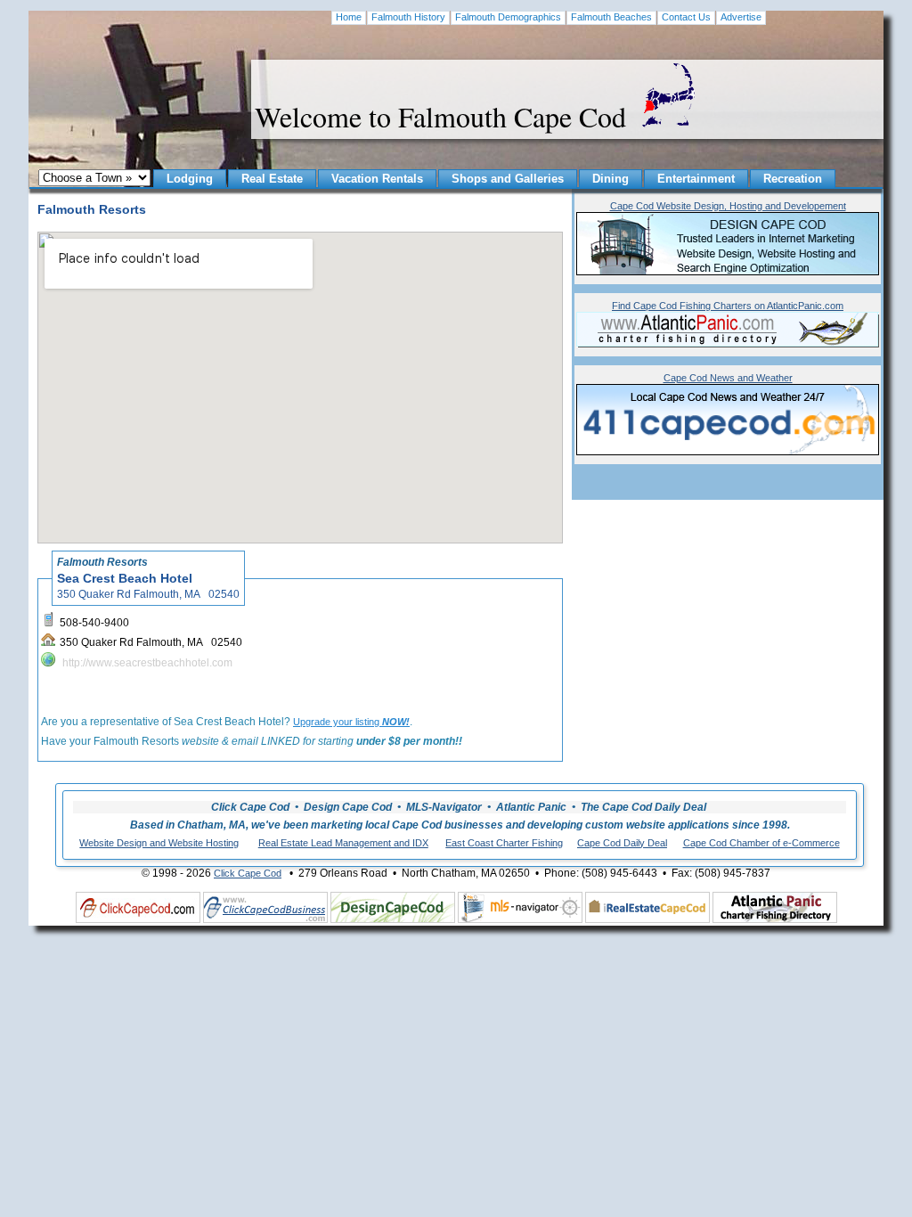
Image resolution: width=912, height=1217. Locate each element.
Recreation (792, 178)
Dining (610, 178)
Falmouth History (408, 17)
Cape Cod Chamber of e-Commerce (761, 842)
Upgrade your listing (351, 721)
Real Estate (272, 178)
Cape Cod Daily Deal (622, 842)
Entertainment (696, 178)
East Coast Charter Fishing (504, 842)
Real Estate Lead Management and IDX (343, 842)
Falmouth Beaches (611, 17)
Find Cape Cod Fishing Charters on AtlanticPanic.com (727, 305)
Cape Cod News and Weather (728, 377)
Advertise (741, 17)
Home (349, 17)
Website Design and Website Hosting (159, 842)
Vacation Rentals (377, 178)
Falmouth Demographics (508, 17)
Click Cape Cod (247, 873)
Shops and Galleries (508, 178)
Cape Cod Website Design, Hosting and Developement (728, 205)
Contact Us (686, 17)
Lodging (190, 178)
